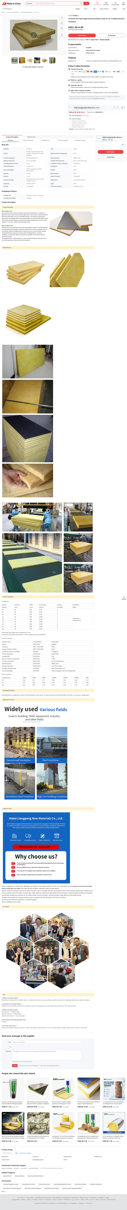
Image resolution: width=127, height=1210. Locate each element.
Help (94, 9)
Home (3, 12)
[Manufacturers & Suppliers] (11, 3)
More (3, 1191)
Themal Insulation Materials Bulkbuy (72, 1188)
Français (41, 1199)
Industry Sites (74, 1197)
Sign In (71, 129)
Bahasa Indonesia (111, 1199)
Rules (124, 9)
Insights (107, 1197)
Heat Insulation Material (26, 12)
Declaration (81, 1203)
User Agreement (73, 1203)
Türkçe (97, 1199)
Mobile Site (101, 1197)
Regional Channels (84, 1197)
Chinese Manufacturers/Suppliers (43, 1197)
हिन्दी (87, 1199)
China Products (29, 1197)
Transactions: (95, 112)
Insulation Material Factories (10, 1184)
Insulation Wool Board (96, 1184)
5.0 (104, 140)
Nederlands (66, 1199)
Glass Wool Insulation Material (33, 1188)
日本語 (82, 1199)
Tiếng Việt (103, 1199)
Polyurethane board (38, 1160)
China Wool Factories (44, 1184)
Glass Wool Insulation (80, 1184)
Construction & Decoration (12, 12)
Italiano (55, 1199)
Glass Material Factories (28, 1184)
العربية (72, 1199)
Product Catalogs (26, 1153)
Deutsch (60, 1199)
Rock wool (35, 1156)
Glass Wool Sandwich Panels (35, 1176)
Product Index (93, 1197)
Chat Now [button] (113, 35)
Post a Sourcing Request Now (50, 1065)
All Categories (7, 9)
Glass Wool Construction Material (12, 1188)
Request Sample (104, 39)
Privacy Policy (89, 1203)
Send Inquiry (82, 35)
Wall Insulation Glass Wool (51, 1188)
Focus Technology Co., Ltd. (52, 1203)
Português (34, 1199)
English (23, 1199)
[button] (88, 140)
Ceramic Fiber (5, 1160)
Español (28, 1199)
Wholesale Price (66, 1197)
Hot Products (21, 1197)
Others (65, 1160)
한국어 (77, 1199)
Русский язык (48, 1199)
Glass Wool (36, 12)
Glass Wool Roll (7, 1176)
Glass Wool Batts (19, 1176)
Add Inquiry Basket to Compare (34, 67)
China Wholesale (56, 1197)
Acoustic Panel (67, 1156)
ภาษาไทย (92, 1199)
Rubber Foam (98, 1156)
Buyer (85, 9)
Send (14, 1065)
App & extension (104, 9)
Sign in (123, 4)
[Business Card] (123, 144)
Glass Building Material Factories (62, 1184)
